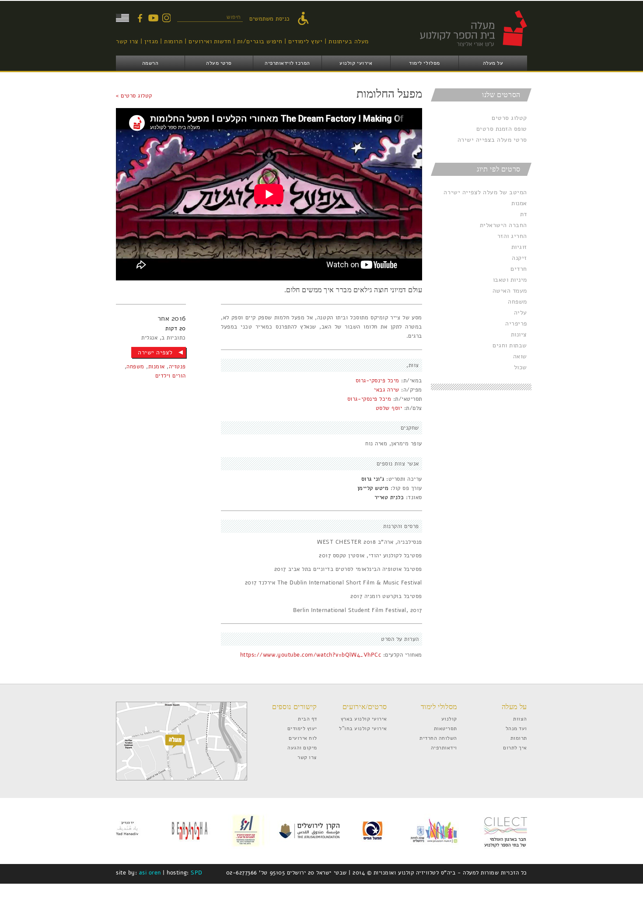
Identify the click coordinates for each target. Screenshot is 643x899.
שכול (520, 367)
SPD (197, 873)
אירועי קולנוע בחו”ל (363, 728)
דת (523, 214)
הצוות (520, 718)
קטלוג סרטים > (134, 96)
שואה (520, 356)
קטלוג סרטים (509, 118)
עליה (520, 312)
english (122, 18)
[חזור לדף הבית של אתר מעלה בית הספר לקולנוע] (463, 51)
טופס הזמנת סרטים (501, 129)
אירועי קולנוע (355, 62)
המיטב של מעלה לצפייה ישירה (485, 192)
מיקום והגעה (302, 747)
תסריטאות (445, 728)
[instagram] (166, 18)
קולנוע (449, 718)
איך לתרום (515, 747)
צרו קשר (127, 41)
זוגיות (519, 247)
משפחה (517, 301)
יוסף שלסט (389, 408)
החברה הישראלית (503, 225)
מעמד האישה (510, 291)
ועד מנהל (516, 728)
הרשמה (150, 62)
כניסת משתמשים (269, 19)
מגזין (151, 41)
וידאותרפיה (444, 747)
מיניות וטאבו (510, 280)
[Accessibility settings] (305, 19)
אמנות (519, 203)
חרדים (518, 269)
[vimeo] (153, 18)
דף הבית (307, 718)
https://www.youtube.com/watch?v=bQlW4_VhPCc (310, 655)
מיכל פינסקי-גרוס (377, 381)
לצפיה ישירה (155, 352)
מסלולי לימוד (424, 62)
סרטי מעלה (219, 62)
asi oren (150, 873)
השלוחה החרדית (438, 738)
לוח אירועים (303, 738)
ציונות (519, 334)
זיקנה (519, 258)
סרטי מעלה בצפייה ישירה (492, 140)
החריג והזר (512, 236)
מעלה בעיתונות (348, 41)
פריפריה (516, 323)
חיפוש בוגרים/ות (260, 41)
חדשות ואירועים (210, 41)
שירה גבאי (386, 390)
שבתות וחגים (510, 345)
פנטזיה (177, 367)
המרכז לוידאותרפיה (287, 62)
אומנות (156, 367)
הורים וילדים (170, 376)
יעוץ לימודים (305, 41)
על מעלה (493, 62)
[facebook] (140, 18)
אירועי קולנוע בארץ (364, 718)
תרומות (173, 41)
